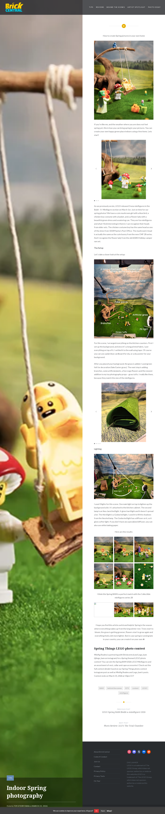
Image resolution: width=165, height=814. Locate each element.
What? (109, 811)
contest (135, 688)
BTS (127, 688)
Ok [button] (96, 811)
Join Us (97, 761)
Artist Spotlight (136, 7)
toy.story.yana (22, 806)
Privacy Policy (99, 771)
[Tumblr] (139, 751)
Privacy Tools (99, 776)
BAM (101, 688)
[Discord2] (134, 751)
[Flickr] (143, 751)
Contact (97, 766)
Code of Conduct (100, 757)
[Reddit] (148, 751)
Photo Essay (154, 7)
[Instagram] (129, 751)
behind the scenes (114, 688)
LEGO (144, 688)
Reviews (100, 7)
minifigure (124, 693)
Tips (91, 7)
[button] (151, 168)
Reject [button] (103, 811)
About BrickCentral (102, 752)
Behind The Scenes (116, 7)
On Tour (97, 781)
